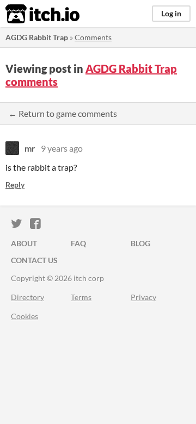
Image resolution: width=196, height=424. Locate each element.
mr (29, 148)
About (24, 243)
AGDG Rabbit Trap (36, 37)
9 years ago (62, 148)
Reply (14, 184)
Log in (171, 13)
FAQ (78, 243)
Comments (93, 37)
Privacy (143, 297)
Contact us (34, 260)
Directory (27, 297)
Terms (81, 297)
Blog (140, 243)
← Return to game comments (62, 113)
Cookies (24, 316)
